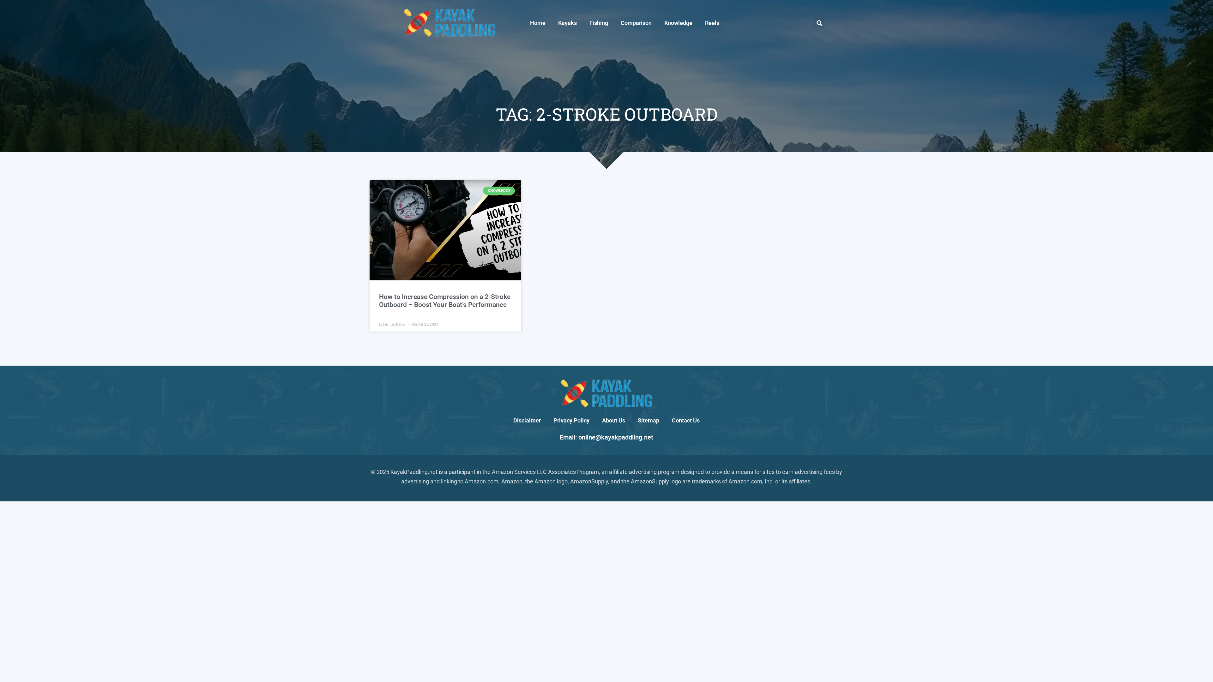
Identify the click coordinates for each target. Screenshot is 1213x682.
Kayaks (567, 23)
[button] (819, 23)
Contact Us (686, 420)
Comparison (636, 23)
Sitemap (648, 420)
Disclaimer (527, 420)
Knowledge (678, 23)
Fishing (598, 23)
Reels (712, 23)
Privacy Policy (571, 420)
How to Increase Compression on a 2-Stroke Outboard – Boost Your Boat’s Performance (444, 300)
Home (538, 23)
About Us (613, 420)
